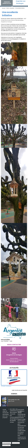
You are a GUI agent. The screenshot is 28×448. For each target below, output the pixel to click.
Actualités (12, 8)
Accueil (3, 8)
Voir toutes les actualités (19, 390)
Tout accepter (6, 443)
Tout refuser (16, 443)
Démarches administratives (7, 2)
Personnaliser (6, 445)
